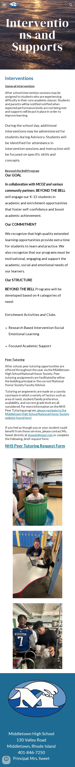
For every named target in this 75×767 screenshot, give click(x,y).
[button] (4, 5)
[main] (38, 35)
